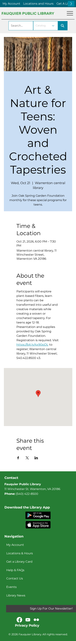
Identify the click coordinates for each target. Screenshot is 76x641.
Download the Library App (27, 507)
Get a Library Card (19, 561)
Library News (15, 595)
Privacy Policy (27, 625)
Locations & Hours (19, 553)
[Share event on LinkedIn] (36, 457)
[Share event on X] (27, 457)
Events (11, 587)
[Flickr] (36, 620)
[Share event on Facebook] (18, 457)
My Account (15, 545)
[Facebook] (19, 620)
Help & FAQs (15, 570)
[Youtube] (28, 620)
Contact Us (14, 578)
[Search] (63, 25)
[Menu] (70, 13)
